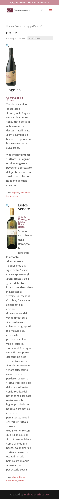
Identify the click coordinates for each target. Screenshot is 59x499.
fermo (9, 196)
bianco (22, 477)
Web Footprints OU (36, 494)
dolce (27, 192)
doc (22, 192)
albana (15, 477)
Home (9, 26)
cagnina (15, 192)
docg (8, 480)
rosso (15, 196)
